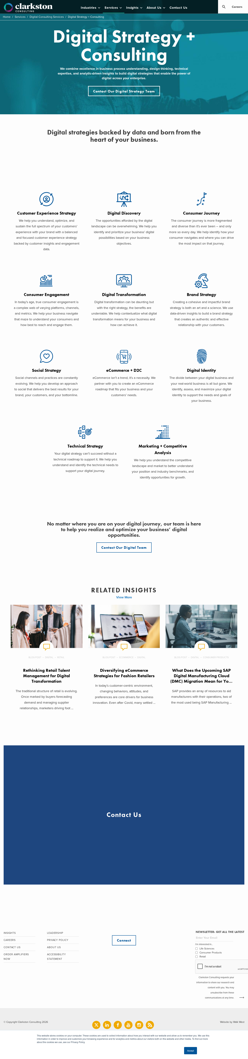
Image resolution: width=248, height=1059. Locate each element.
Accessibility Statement (56, 957)
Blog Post (35, 657)
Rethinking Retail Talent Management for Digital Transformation (46, 675)
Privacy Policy (57, 940)
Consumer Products (216, 657)
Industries (88, 8)
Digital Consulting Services (47, 17)
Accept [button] (190, 1050)
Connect (124, 940)
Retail (60, 657)
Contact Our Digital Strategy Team (124, 91)
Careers (237, 7)
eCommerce (126, 657)
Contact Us (178, 8)
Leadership (55, 933)
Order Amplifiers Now (16, 957)
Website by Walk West (232, 1022)
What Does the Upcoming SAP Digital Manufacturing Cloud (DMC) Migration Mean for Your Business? (201, 678)
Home (7, 17)
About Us (154, 8)
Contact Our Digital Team (124, 547)
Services (111, 8)
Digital (49, 657)
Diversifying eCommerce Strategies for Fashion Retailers (124, 673)
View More (124, 597)
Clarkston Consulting (28, 7)
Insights (132, 8)
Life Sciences (207, 948)
